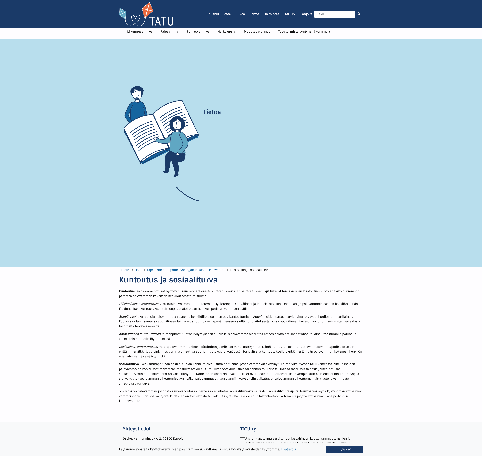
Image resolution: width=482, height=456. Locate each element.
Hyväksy (344, 449)
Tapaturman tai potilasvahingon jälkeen (176, 270)
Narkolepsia (226, 32)
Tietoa (138, 270)
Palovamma (169, 32)
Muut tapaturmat (257, 32)
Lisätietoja (288, 449)
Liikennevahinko (139, 32)
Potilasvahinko (198, 32)
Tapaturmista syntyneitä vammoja (304, 32)
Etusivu (125, 270)
